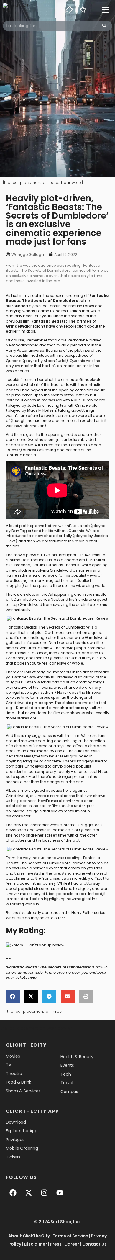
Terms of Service (70, 1236)
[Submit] (104, 26)
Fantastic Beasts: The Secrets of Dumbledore (57, 298)
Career (71, 1244)
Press (56, 1244)
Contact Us (94, 1244)
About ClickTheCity (29, 1236)
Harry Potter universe (25, 350)
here (32, 977)
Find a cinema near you (66, 972)
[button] (13, 996)
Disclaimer (35, 1244)
